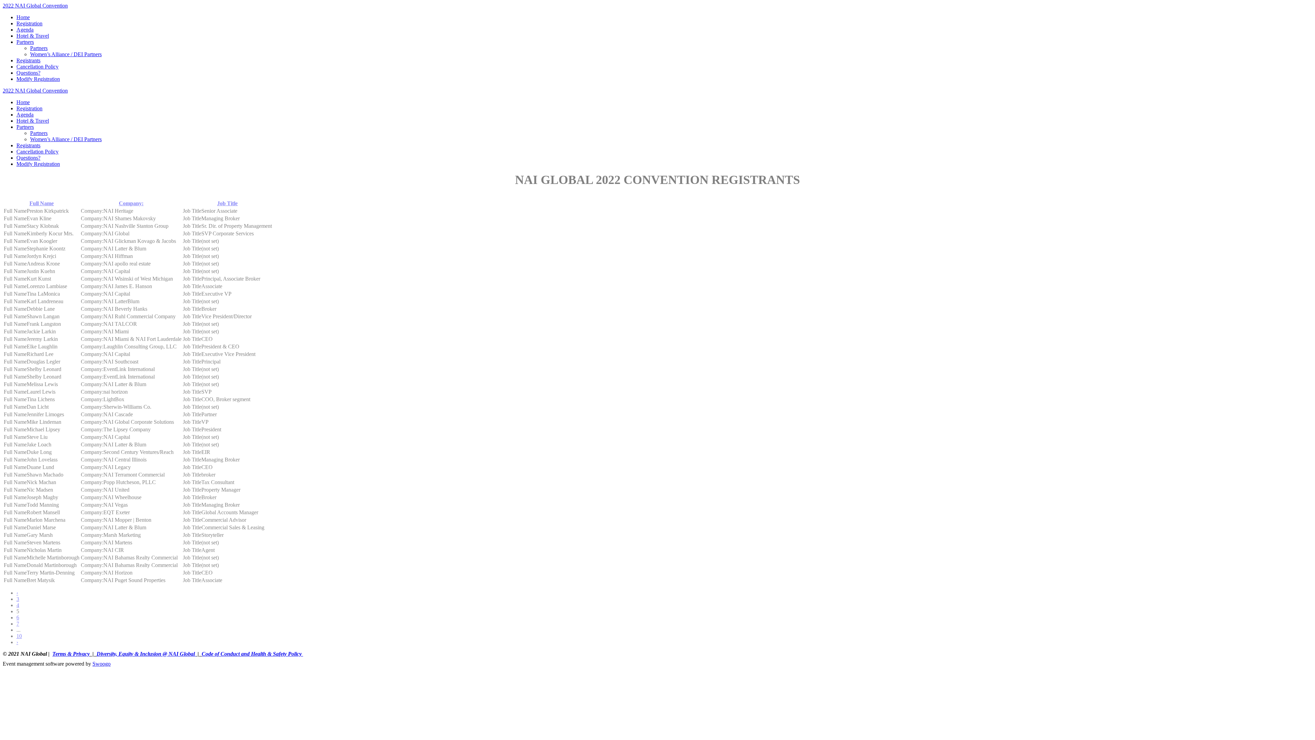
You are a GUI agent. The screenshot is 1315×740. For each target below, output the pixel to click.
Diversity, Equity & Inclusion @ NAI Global (146, 654)
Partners (25, 42)
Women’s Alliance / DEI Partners (66, 54)
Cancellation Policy (37, 67)
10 (19, 636)
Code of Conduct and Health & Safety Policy (252, 654)
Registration (29, 23)
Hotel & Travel (32, 36)
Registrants (28, 60)
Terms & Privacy (71, 654)
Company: (131, 203)
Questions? (28, 73)
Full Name (41, 203)
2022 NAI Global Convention (35, 6)
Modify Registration (38, 79)
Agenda (25, 30)
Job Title (227, 203)
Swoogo (101, 664)
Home (23, 17)
